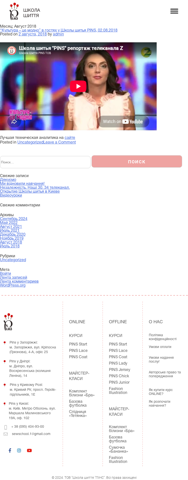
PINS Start (78, 344)
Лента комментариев (19, 281)
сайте (70, 138)
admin (58, 34)
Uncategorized (30, 142)
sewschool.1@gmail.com (31, 434)
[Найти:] (46, 162)
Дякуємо (8, 180)
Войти (5, 274)
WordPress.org (12, 285)
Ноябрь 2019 (12, 238)
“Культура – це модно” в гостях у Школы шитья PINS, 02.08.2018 (59, 30)
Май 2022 (9, 223)
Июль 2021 (10, 231)
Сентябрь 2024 (13, 219)
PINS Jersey (119, 370)
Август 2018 (11, 242)
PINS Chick (119, 376)
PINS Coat (78, 357)
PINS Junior (119, 382)
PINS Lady (118, 363)
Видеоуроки (11, 195)
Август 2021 (11, 227)
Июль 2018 (10, 246)
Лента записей (13, 277)
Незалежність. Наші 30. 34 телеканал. (35, 188)
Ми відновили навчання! (22, 184)
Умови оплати (160, 347)
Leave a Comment (59, 142)
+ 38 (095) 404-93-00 (27, 426)
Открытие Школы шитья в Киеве (30, 191)
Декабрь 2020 (12, 234)
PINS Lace (78, 351)
